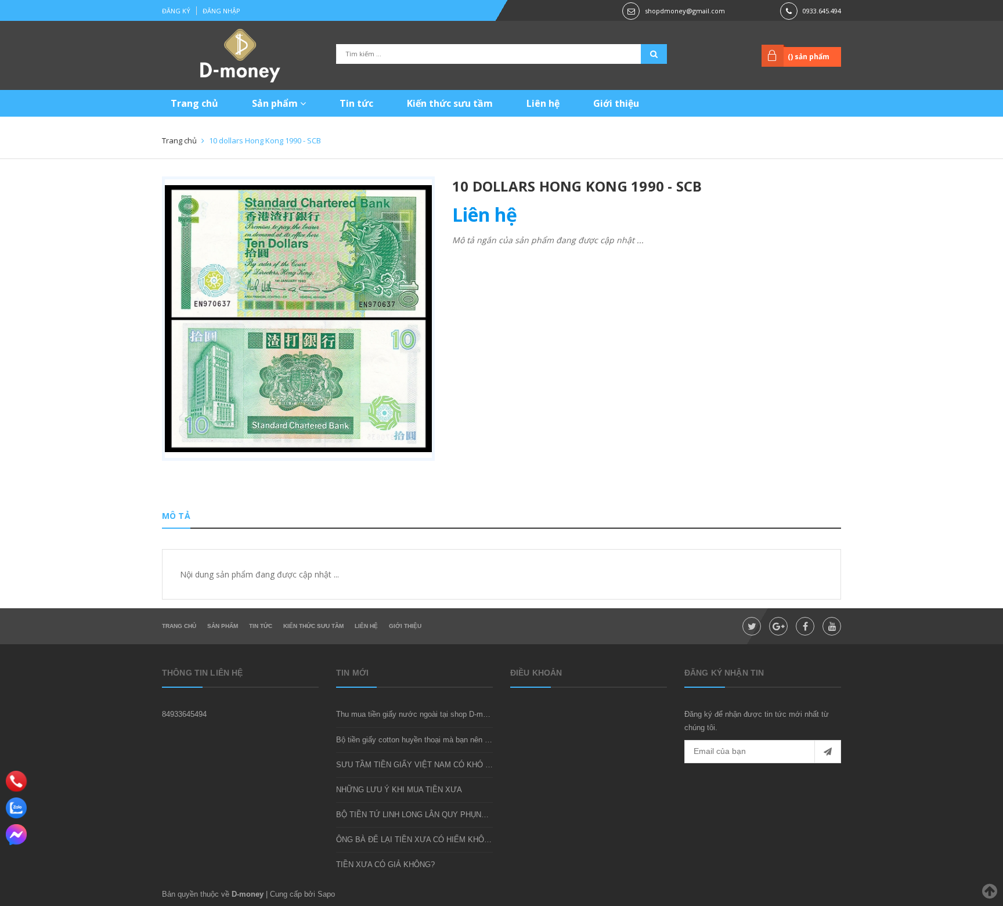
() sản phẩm (808, 57)
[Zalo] (16, 807)
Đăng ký (176, 10)
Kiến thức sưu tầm (450, 103)
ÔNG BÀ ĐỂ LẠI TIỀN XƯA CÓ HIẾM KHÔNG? (417, 839)
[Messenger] (16, 834)
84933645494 (184, 714)
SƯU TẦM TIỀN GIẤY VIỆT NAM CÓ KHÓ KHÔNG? (426, 764)
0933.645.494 (822, 10)
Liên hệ (543, 103)
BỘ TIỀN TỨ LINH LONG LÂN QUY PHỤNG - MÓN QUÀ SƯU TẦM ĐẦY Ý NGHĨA (477, 814)
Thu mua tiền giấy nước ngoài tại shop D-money (417, 714)
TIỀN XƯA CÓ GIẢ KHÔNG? (385, 864)
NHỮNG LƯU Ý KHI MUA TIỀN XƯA (399, 789)
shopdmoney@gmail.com (685, 10)
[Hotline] (16, 780)
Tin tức (356, 103)
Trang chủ (194, 103)
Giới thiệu (616, 103)
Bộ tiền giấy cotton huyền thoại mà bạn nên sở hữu (423, 739)
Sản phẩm (276, 103)
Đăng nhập (221, 10)
